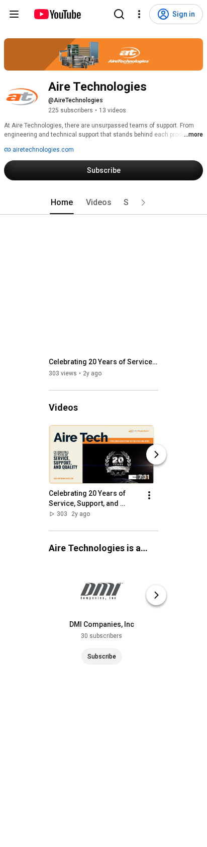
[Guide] (14, 14)
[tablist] (103, 202)
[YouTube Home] (57, 14)
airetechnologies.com (42, 149)
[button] (143, 202)
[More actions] (149, 495)
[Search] (119, 14)
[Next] (156, 454)
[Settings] (139, 14)
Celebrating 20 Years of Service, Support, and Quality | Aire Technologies (104, 362)
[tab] (62, 202)
